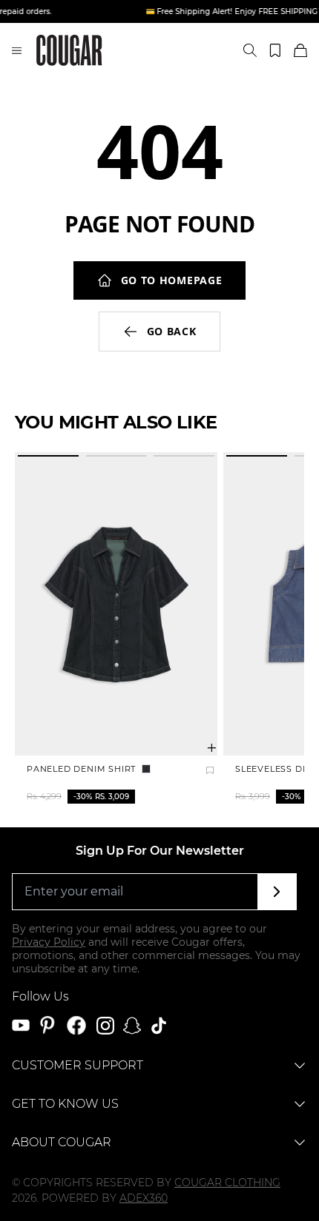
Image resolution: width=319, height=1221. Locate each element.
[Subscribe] (277, 891)
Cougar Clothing (227, 1182)
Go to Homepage (172, 280)
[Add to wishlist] (210, 770)
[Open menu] (17, 50)
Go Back (172, 331)
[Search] (250, 50)
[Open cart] (300, 50)
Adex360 (143, 1198)
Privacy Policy (48, 942)
